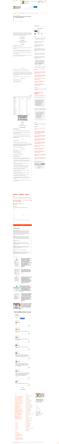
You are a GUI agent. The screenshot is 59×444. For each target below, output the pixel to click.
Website (14, 217)
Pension (27, 422)
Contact (42, 413)
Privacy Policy (37, 415)
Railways (27, 425)
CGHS (25, 13)
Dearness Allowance (28, 404)
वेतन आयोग (27, 430)
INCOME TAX (27, 411)
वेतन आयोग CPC (21, 13)
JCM (26, 412)
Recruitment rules (17, 417)
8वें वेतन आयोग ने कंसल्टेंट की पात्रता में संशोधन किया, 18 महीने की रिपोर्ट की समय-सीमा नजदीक (26, 270)
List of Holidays (36, 13)
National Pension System (18, 410)
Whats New (15, 13)
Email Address (27, 3)
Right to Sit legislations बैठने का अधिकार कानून (27, 200)
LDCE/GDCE (17, 409)
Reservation (27, 426)
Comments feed (38, 408)
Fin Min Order (27, 410)
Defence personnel (28, 406)
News (18, 13)
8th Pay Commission (28, 395)
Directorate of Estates (28, 407)
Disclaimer (37, 414)
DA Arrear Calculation (17, 433)
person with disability (19, 413)
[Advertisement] (22, 28)
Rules (26, 427)
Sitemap (16, 422)
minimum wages (19, 409)
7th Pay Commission (38, 412)
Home (36, 411)
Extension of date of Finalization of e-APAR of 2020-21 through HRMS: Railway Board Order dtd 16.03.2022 (17, 201)
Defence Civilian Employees (29, 405)
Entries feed (37, 407)
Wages (26, 429)
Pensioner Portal (16, 412)
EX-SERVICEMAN (28, 409)
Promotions (16, 414)
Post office (27, 424)
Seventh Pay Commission (28, 428)
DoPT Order (32, 13)
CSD (28, 13)
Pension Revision (28, 423)
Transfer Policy (17, 432)
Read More (22, 267)
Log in (37, 406)
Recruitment (19, 416)
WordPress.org (38, 409)
